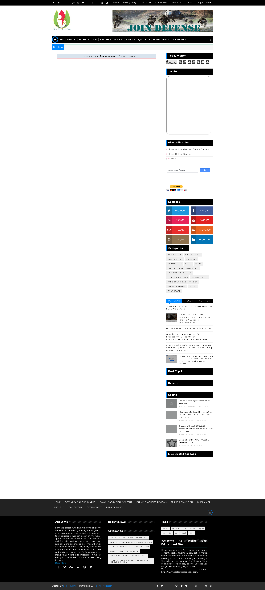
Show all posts (127, 56)
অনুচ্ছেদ (201, 528)
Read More (60, 563)
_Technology (94, 507)
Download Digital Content (116, 502)
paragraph (174, 291)
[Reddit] (88, 3)
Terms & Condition (182, 502)
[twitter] (59, 3)
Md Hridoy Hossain (103, 586)
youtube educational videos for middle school (129, 561)
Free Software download (183, 268)
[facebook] (54, 3)
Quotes (143, 39)
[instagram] (102, 3)
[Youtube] (63, 3)
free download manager (182, 282)
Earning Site (175, 264)
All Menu (178, 39)
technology (87, 39)
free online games (180, 154)
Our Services (161, 2)
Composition (175, 259)
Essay (198, 264)
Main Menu (66, 39)
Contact (189, 2)
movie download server (124, 551)
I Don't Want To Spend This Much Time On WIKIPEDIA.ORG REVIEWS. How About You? (196, 414)
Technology (179, 528)
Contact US (75, 507)
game (172, 158)
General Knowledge (180, 273)
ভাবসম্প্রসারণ (167, 533)
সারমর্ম (184, 533)
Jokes (129, 39)
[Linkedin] (68, 3)
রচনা (176, 533)
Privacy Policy (130, 2)
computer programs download (128, 537)
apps (192, 528)
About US (176, 2)
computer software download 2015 (131, 542)
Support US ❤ (204, 2)
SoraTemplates (70, 586)
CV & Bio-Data (193, 254)
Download (160, 39)
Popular (174, 301)
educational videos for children (129, 547)
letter (193, 286)
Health (104, 39)
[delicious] (107, 3)
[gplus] (73, 3)
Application (175, 254)
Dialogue (191, 259)
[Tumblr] (97, 3)
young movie (139, 556)
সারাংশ (191, 533)
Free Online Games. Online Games (189, 149)
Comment (205, 301)
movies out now (119, 556)
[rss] (92, 3)
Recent (190, 301)
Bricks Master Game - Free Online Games (188, 328)
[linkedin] (78, 567)
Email (188, 264)
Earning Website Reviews (151, 502)
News (166, 528)
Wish (117, 39)
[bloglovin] (83, 3)
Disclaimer (146, 2)
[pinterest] (78, 3)
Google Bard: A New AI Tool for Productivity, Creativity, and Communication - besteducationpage (186, 336)
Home (115, 2)
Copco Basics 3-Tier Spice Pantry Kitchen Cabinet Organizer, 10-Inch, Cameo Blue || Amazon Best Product (189, 347)
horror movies (177, 286)
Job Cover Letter (178, 277)
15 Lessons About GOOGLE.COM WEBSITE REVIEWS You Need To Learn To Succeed (196, 428)
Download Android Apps (80, 502)
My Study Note (199, 277)
